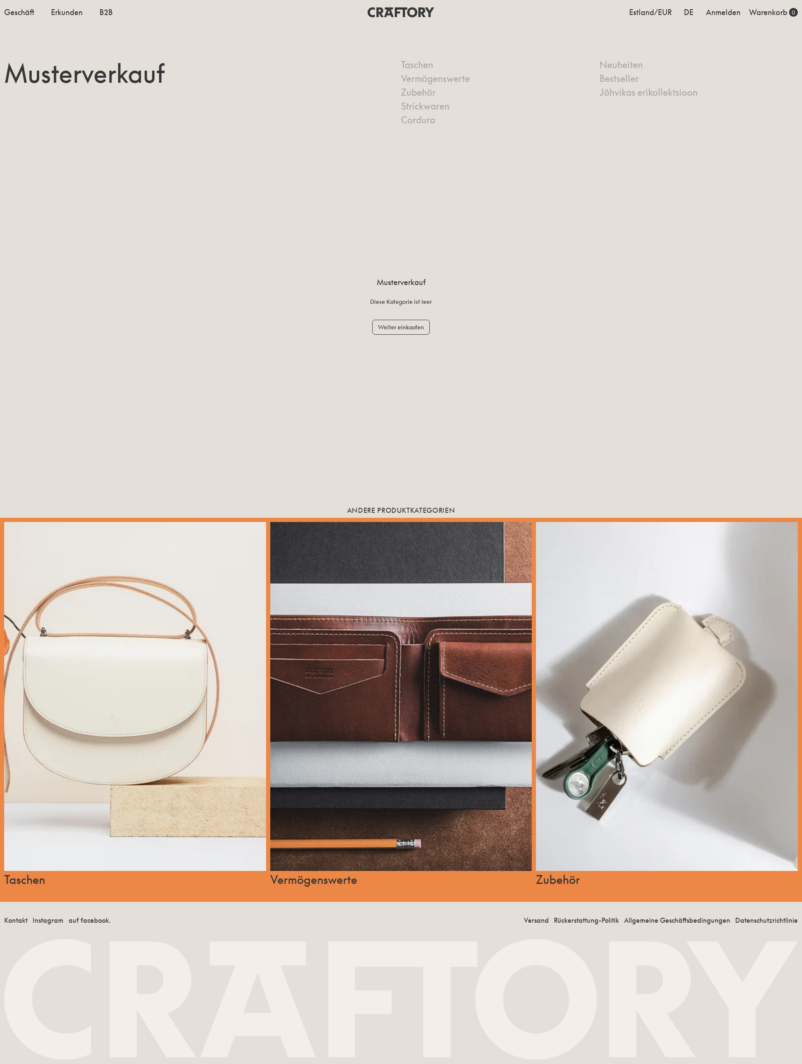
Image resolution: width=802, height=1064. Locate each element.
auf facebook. (90, 920)
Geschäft (19, 12)
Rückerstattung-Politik (586, 920)
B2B (106, 12)
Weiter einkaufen (401, 327)
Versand (536, 920)
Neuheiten (621, 64)
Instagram (48, 920)
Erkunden (67, 12)
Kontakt (16, 920)
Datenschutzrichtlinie (766, 920)
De (688, 12)
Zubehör (418, 92)
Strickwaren (425, 106)
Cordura (418, 120)
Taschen (417, 64)
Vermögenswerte (435, 78)
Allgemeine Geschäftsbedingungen (677, 920)
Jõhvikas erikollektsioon (648, 92)
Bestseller (619, 78)
